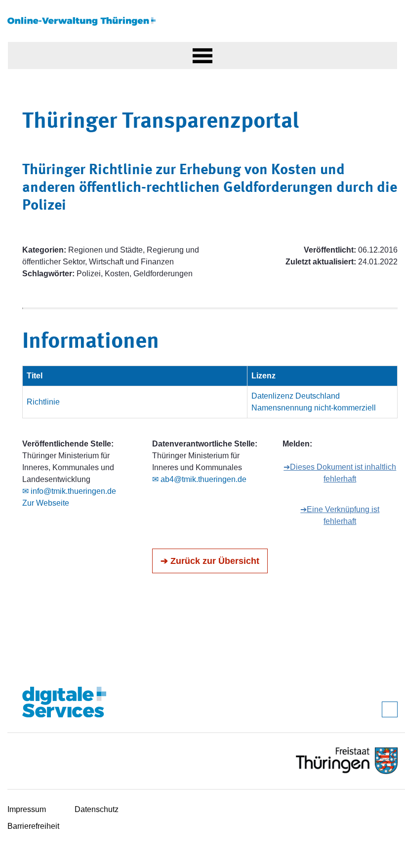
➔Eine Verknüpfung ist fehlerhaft (339, 515)
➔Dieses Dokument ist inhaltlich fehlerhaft (340, 473)
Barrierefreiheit (33, 826)
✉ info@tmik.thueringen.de (69, 491)
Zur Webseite (45, 503)
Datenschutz (97, 809)
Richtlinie (43, 402)
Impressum (26, 809)
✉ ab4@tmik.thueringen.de (199, 479)
